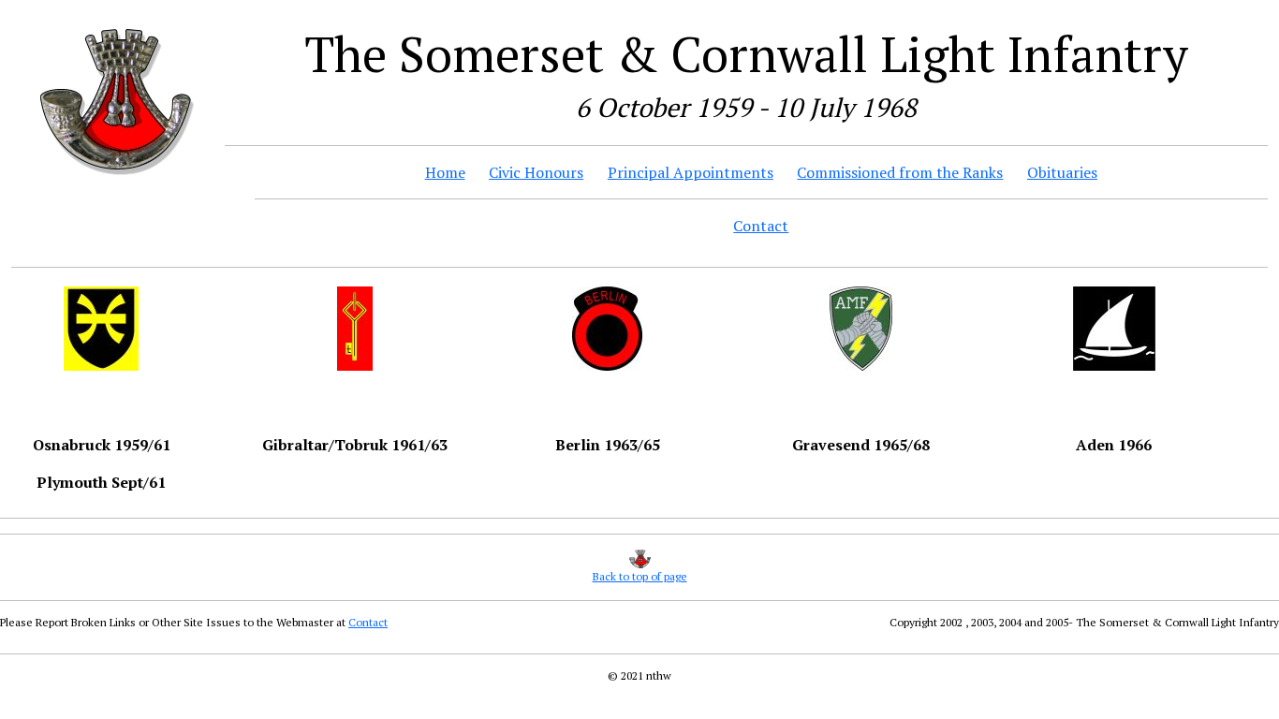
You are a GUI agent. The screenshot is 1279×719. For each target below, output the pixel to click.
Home (445, 172)
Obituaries (1062, 172)
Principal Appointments (690, 172)
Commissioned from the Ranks (900, 172)
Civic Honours (536, 172)
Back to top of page (640, 576)
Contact (760, 225)
